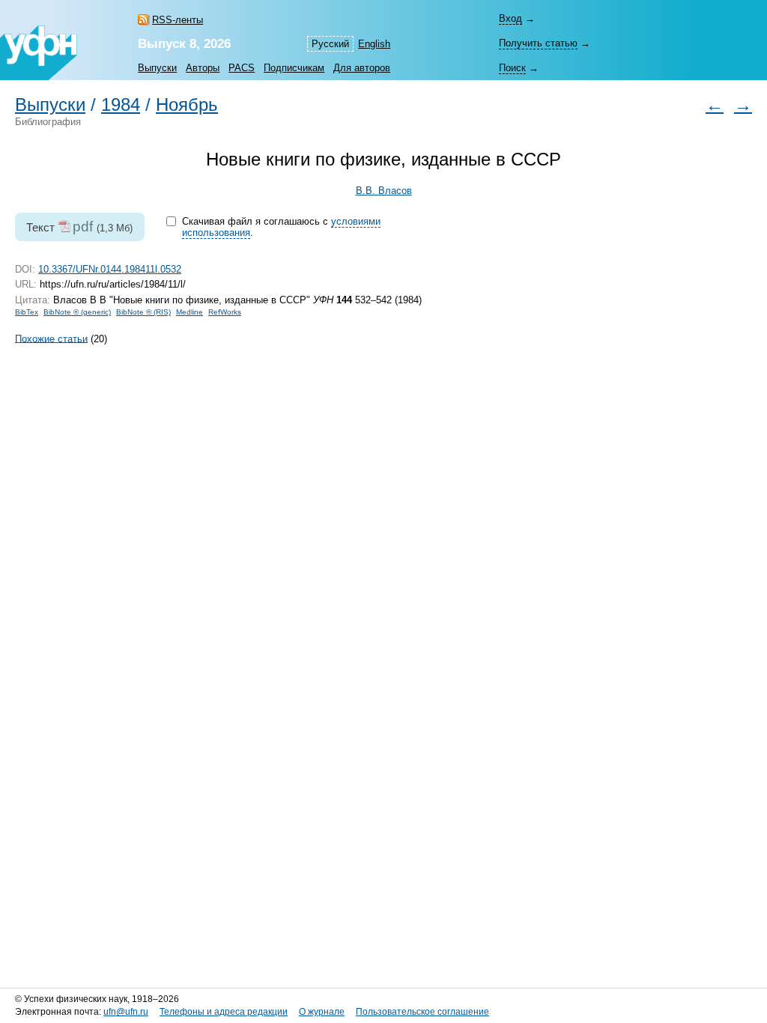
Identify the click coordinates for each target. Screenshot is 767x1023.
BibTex (26, 312)
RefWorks (224, 312)
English (374, 43)
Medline (189, 312)
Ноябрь (187, 105)
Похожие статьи (51, 338)
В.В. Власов (384, 190)
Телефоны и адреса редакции (224, 1012)
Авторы (202, 67)
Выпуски (157, 67)
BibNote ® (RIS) (143, 312)
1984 (120, 105)
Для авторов (361, 67)
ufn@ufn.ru (125, 1012)
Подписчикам (294, 67)
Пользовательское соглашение (422, 1012)
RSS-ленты (177, 19)
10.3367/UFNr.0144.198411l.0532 (109, 269)
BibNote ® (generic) (77, 312)
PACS (241, 67)
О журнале (322, 1012)
